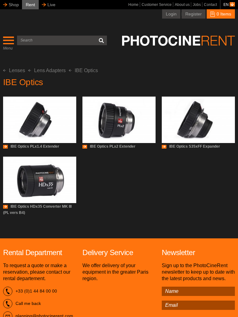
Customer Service (157, 4)
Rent (30, 4)
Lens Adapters (50, 70)
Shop (14, 4)
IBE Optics (86, 70)
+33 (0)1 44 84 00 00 (36, 291)
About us (182, 4)
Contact (210, 4)
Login (171, 13)
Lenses (17, 70)
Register (193, 13)
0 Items (223, 13)
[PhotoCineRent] (178, 41)
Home (133, 4)
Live (51, 4)
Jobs (197, 4)
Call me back (28, 303)
